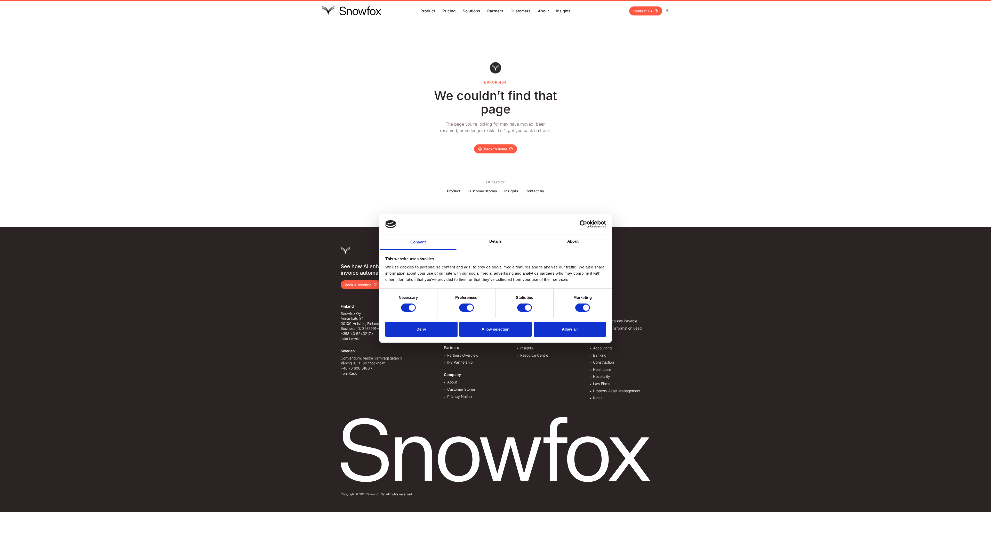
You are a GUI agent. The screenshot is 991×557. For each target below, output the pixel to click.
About (543, 11)
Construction (603, 362)
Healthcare (602, 369)
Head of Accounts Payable (615, 321)
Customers (520, 11)
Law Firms (601, 383)
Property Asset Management (616, 391)
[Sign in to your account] (667, 11)
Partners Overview (462, 355)
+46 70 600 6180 (355, 368)
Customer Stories (461, 389)
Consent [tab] (418, 242)
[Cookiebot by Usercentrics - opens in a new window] (583, 224)
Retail (597, 398)
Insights (563, 11)
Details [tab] (495, 241)
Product (427, 11)
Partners (495, 11)
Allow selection (496, 329)
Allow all (570, 329)
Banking (599, 355)
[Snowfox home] (351, 10)
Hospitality (601, 376)
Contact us (534, 191)
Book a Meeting (358, 285)
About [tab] (573, 241)
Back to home (495, 149)
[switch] (466, 308)
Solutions (471, 11)
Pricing (448, 11)
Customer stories (482, 191)
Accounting (602, 348)
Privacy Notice (459, 396)
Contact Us (642, 11)
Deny (421, 329)
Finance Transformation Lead (617, 328)
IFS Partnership (460, 362)
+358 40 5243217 (356, 333)
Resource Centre (534, 355)
